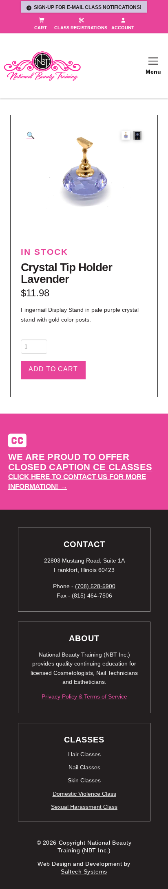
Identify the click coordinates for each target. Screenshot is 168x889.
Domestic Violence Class (84, 793)
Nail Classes (84, 767)
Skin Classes (84, 780)
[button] (153, 66)
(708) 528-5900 (95, 586)
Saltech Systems (84, 872)
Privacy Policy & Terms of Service (84, 696)
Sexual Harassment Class (84, 807)
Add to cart (53, 369)
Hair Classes (84, 754)
